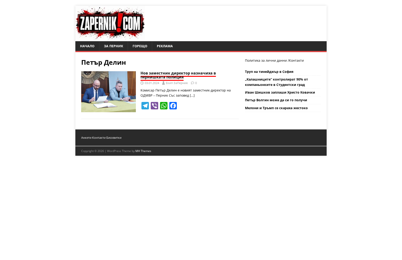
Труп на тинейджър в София (269, 71)
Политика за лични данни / (267, 60)
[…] (192, 95)
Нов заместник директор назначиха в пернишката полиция (178, 75)
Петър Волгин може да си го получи (276, 100)
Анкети (86, 137)
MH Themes (143, 151)
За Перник (113, 46)
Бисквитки (113, 137)
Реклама (165, 46)
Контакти (296, 60)
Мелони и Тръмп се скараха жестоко (276, 108)
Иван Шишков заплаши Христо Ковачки (280, 92)
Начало (87, 46)
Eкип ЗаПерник (177, 83)
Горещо (140, 46)
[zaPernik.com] (110, 38)
